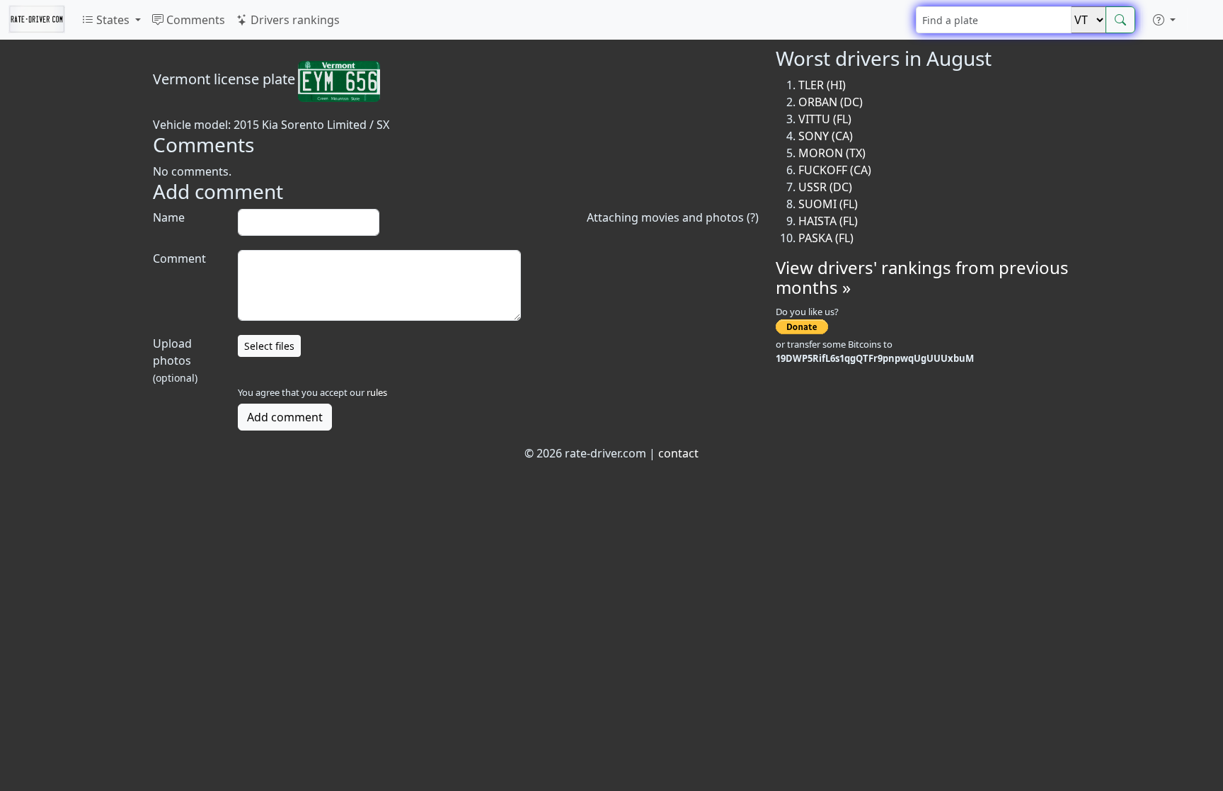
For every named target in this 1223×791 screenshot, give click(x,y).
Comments (194, 20)
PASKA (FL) (826, 238)
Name (169, 217)
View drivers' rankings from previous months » (922, 278)
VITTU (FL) (824, 119)
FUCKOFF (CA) (834, 170)
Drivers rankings (294, 20)
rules (377, 392)
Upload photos (175, 360)
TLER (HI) (822, 85)
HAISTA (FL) (828, 221)
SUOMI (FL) (828, 204)
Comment (179, 258)
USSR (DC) (825, 187)
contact (678, 453)
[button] (1164, 20)
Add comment (285, 417)
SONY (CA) (825, 136)
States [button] (112, 20)
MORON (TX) (832, 153)
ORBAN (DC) (830, 102)
